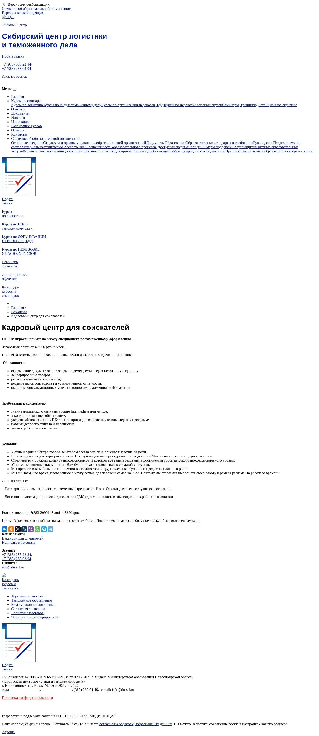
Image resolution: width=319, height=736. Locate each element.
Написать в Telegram (18, 542)
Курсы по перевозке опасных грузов (193, 105)
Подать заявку (13, 56)
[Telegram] (50, 529)
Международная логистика (32, 604)
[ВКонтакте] (4, 529)
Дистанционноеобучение (14, 277)
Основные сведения (27, 143)
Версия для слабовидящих (29, 4)
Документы (20, 113)
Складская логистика (28, 609)
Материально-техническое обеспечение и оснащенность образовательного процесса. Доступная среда (102, 147)
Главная (17, 96)
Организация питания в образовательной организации (269, 151)
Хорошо (8, 732)
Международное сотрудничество (199, 151)
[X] (18, 529)
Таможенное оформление (31, 600)
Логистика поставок (27, 613)
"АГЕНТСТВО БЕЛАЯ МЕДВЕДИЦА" (83, 716)
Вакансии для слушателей (22, 538)
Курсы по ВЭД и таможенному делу (72, 105)
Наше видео (20, 122)
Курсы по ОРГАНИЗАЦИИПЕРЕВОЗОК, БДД (24, 239)
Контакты (19, 134)
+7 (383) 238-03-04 (16, 68)
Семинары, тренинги (239, 105)
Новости (18, 117)
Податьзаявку (7, 201)
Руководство (263, 143)
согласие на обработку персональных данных (135, 724)
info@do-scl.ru (13, 567)
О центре (18, 109)
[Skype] (44, 529)
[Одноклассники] (11, 529)
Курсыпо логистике (12, 214)
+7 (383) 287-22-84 (16, 555)
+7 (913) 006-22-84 (16, 64)
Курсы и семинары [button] (26, 101)
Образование (175, 143)
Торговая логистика (27, 596)
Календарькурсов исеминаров (10, 291)
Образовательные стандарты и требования (219, 143)
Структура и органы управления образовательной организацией (94, 143)
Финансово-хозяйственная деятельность (54, 151)
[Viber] (31, 529)
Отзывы (17, 130)
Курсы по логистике (27, 105)
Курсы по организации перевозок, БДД (132, 105)
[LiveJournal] (24, 529)
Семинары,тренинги (11, 264)
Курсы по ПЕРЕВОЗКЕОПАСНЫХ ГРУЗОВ (21, 251)
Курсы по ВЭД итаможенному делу (17, 226)
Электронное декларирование (35, 617)
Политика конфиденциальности (27, 698)
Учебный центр (14, 25)
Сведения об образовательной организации (36, 9)
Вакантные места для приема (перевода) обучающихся (129, 151)
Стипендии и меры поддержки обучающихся (220, 147)
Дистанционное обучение (276, 105)
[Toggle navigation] (14, 90)
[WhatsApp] (37, 529)
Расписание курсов (26, 126)
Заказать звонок (14, 76)
